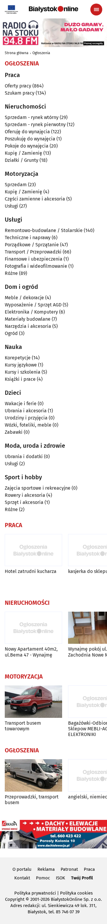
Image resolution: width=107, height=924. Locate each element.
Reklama (46, 869)
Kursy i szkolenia (22, 372)
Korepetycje (18, 358)
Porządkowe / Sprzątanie (32, 245)
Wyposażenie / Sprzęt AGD (33, 305)
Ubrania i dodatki (24, 456)
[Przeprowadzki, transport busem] (33, 775)
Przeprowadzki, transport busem (32, 799)
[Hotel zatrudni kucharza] (33, 550)
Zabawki (14, 432)
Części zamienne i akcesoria (35, 199)
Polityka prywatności (35, 893)
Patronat (69, 869)
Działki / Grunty (21, 160)
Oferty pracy (18, 86)
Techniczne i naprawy (28, 237)
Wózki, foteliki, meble (28, 425)
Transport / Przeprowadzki (33, 252)
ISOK (60, 878)
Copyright (14, 899)
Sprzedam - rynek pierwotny (35, 124)
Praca (89, 869)
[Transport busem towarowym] (33, 701)
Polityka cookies (76, 893)
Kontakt (22, 878)
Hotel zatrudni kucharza (30, 571)
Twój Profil (82, 878)
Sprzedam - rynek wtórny (32, 117)
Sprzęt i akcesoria (24, 502)
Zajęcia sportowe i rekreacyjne (37, 488)
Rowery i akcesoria (25, 495)
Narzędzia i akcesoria (28, 326)
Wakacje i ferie (21, 403)
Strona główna (17, 53)
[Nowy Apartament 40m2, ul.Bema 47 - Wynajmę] (33, 628)
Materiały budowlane (28, 319)
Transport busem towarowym (23, 726)
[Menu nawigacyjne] (96, 9)
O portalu (22, 869)
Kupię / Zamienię (23, 153)
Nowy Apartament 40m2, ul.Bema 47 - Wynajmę (31, 651)
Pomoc (43, 878)
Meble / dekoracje (24, 297)
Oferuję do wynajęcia (27, 131)
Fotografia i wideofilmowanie (36, 266)
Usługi (11, 206)
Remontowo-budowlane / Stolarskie (44, 230)
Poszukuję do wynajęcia (30, 139)
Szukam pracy (19, 93)
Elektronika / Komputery (31, 312)
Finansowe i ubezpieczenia (33, 259)
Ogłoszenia (41, 53)
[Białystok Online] (53, 9)
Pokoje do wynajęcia (26, 146)
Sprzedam (16, 184)
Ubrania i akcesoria (26, 411)
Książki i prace (20, 379)
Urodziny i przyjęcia (26, 418)
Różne (11, 273)
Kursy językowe (21, 365)
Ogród (11, 333)
